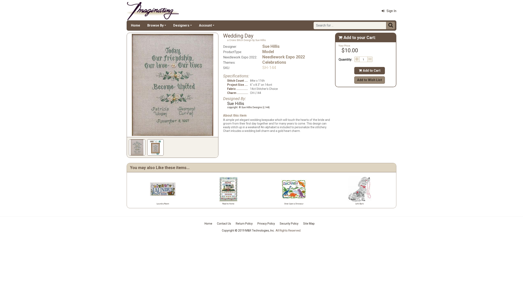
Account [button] (205, 25)
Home (135, 25)
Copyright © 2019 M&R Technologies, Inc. (248, 230)
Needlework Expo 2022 (283, 57)
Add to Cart (369, 70)
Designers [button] (181, 25)
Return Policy (244, 223)
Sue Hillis (271, 46)
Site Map (309, 223)
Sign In (391, 11)
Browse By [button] (155, 25)
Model (268, 51)
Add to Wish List (369, 80)
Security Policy (289, 223)
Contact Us (224, 223)
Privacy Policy (266, 223)
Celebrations (274, 62)
